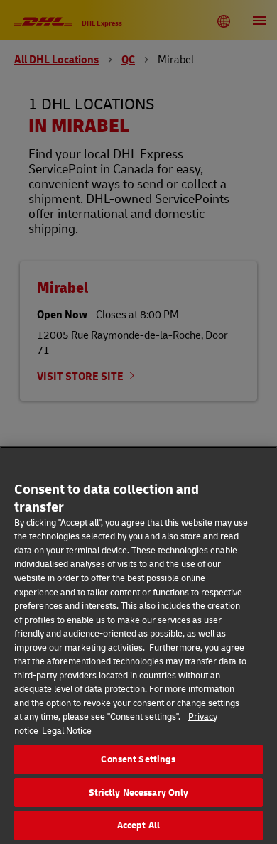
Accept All (138, 824)
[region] (138, 645)
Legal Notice (67, 730)
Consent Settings (138, 758)
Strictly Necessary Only (139, 792)
